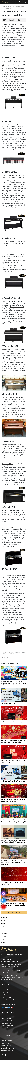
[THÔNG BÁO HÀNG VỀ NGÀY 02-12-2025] (14, 772)
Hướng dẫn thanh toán (7, 1051)
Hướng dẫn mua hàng (7, 1048)
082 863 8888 (15, 961)
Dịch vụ (3, 920)
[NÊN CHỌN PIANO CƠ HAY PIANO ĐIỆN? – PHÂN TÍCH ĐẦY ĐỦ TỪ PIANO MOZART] (14, 832)
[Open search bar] (22, 2)
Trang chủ (5, 6)
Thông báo (4, 933)
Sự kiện (3, 930)
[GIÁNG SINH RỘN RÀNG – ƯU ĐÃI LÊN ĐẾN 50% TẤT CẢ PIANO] (14, 791)
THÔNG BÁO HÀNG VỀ (8, 703)
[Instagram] (2, 1055)
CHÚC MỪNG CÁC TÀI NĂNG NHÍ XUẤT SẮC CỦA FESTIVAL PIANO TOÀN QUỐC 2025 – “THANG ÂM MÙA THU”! (13, 905)
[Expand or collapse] (24, 20)
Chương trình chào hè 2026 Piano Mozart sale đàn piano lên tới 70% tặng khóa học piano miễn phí (13, 683)
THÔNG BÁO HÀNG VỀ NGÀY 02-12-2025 (13, 781)
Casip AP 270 (6, 242)
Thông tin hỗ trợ (5, 936)
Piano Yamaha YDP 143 (17, 307)
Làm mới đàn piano (6, 1020)
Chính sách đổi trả (6, 1043)
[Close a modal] (1, 531)
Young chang (6, 349)
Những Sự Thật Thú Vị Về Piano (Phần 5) (13, 722)
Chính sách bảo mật (6, 1041)
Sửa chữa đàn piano (7, 1018)
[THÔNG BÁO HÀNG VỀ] (14, 695)
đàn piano (10, 589)
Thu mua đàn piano (6, 1023)
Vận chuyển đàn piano (7, 1025)
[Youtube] (5, 1055)
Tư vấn (3, 943)
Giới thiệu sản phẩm (7, 927)
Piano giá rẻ (4, 990)
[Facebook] (9, 1055)
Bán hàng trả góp (6, 1046)
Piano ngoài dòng (6, 997)
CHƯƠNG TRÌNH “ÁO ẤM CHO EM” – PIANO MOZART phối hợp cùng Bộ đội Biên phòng (13, 862)
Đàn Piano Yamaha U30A (9, 576)
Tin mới (6, 657)
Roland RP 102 (13, 175)
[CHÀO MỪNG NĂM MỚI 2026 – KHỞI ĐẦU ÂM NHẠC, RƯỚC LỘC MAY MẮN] (14, 732)
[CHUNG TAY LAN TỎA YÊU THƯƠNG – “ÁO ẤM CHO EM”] (14, 874)
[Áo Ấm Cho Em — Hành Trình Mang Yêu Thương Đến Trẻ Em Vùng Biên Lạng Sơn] (14, 811)
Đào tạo (3, 923)
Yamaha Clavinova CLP (7, 1000)
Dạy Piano (4, 917)
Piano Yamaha (5, 992)
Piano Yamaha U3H (7, 528)
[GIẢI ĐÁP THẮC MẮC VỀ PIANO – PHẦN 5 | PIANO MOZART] (14, 752)
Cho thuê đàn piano (6, 1028)
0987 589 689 (17, 964)
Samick (20, 399)
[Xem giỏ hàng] (19, 2)
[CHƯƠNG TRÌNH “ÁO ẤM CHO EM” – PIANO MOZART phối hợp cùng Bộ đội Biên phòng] (14, 852)
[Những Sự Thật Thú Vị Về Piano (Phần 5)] (14, 713)
